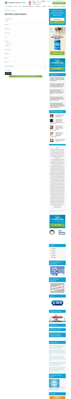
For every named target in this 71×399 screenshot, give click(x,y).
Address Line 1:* (7, 28)
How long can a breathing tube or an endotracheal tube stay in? (60, 140)
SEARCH (57, 21)
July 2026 (53, 246)
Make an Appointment (59, 3)
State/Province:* (8, 45)
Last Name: (7, 24)
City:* (6, 37)
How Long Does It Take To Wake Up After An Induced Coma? (59, 115)
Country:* (6, 41)
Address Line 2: (7, 32)
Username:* (7, 53)
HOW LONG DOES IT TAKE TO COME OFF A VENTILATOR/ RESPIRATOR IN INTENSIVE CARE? (56, 134)
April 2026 (53, 252)
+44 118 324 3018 (39, 2)
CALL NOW (57, 68)
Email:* (6, 57)
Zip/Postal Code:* (8, 49)
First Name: (7, 20)
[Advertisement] (57, 239)
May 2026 (53, 250)
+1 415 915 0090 (38, 1)
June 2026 (53, 248)
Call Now (62, 1)
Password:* (7, 62)
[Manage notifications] (64, 397)
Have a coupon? (7, 70)
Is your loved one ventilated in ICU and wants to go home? (57, 384)
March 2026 (53, 253)
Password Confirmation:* (9, 66)
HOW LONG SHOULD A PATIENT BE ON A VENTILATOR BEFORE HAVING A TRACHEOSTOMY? (57, 128)
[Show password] (44, 64)
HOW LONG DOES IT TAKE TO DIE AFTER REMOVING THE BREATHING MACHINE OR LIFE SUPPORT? (57, 121)
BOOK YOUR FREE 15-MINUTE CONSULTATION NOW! (25, 76)
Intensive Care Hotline (16, 2)
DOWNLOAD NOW (57, 53)
